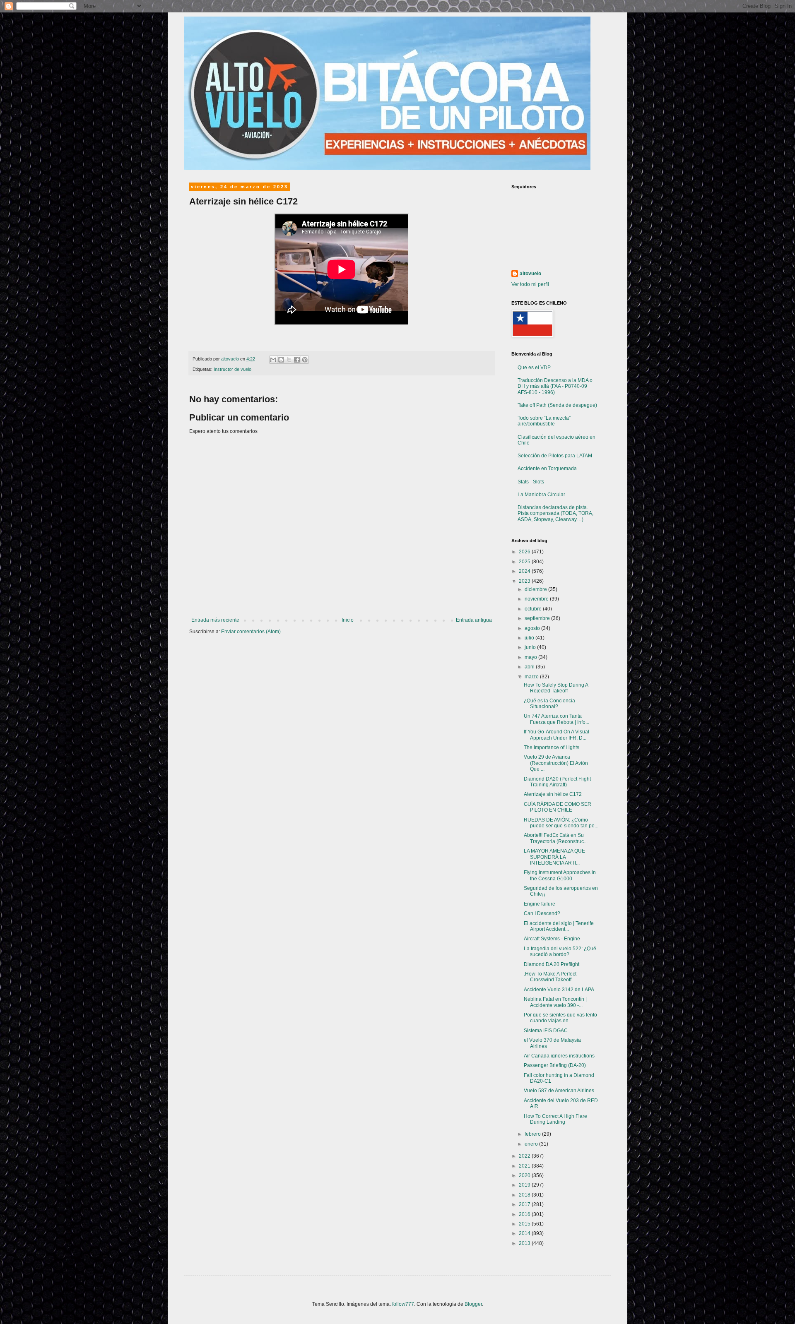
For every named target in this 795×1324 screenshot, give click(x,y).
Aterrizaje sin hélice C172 (553, 794)
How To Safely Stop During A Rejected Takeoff (556, 688)
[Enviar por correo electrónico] (273, 360)
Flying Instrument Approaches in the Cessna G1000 (560, 875)
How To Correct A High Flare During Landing (555, 1119)
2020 (525, 1175)
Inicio (348, 620)
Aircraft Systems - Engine (552, 939)
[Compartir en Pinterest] (305, 360)
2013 (525, 1243)
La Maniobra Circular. (542, 494)
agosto (533, 628)
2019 (525, 1185)
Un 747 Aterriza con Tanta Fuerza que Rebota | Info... (556, 719)
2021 (525, 1166)
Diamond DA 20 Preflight (551, 964)
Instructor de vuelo (232, 369)
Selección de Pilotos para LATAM (555, 456)
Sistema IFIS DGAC (546, 1030)
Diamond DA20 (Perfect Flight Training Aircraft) (557, 782)
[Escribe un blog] (281, 360)
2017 (525, 1204)
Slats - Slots (531, 482)
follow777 (403, 1304)
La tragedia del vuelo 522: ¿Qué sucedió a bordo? (560, 951)
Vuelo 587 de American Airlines (559, 1090)
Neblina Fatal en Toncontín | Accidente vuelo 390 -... (555, 1002)
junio (531, 647)
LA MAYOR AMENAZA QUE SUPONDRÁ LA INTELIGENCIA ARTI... (554, 857)
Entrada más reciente (215, 620)
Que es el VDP (534, 367)
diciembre (536, 589)
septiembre (538, 618)
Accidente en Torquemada (547, 468)
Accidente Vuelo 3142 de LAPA (559, 989)
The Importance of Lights (551, 747)
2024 (525, 571)
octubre (534, 609)
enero (532, 1144)
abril (530, 667)
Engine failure (539, 904)
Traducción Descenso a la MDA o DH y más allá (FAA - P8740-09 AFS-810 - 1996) (555, 386)
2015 (525, 1224)
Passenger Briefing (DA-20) (555, 1065)
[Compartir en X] (289, 360)
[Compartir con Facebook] (297, 360)
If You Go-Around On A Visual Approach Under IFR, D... (556, 734)
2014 (525, 1233)
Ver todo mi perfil (530, 284)
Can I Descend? (542, 913)
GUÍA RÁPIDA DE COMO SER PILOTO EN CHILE (557, 807)
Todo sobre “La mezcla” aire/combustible (544, 421)
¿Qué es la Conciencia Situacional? (549, 703)
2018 (525, 1195)
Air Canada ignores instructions (559, 1056)
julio (530, 638)
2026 (525, 552)
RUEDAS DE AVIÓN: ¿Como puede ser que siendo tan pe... (561, 823)
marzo (532, 677)
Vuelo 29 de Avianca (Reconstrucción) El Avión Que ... (556, 763)
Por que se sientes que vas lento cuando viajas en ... (560, 1018)
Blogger (473, 1304)
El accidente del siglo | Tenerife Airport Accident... (559, 926)
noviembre (537, 599)
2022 (525, 1156)
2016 (525, 1214)
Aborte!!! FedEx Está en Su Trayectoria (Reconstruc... (556, 838)
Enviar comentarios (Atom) (251, 631)
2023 (525, 581)
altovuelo (530, 273)
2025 (525, 562)
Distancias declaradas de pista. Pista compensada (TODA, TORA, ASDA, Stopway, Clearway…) (555, 513)
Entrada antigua (474, 620)
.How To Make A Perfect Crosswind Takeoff (550, 977)
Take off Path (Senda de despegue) (557, 405)
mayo (531, 657)
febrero (533, 1134)
